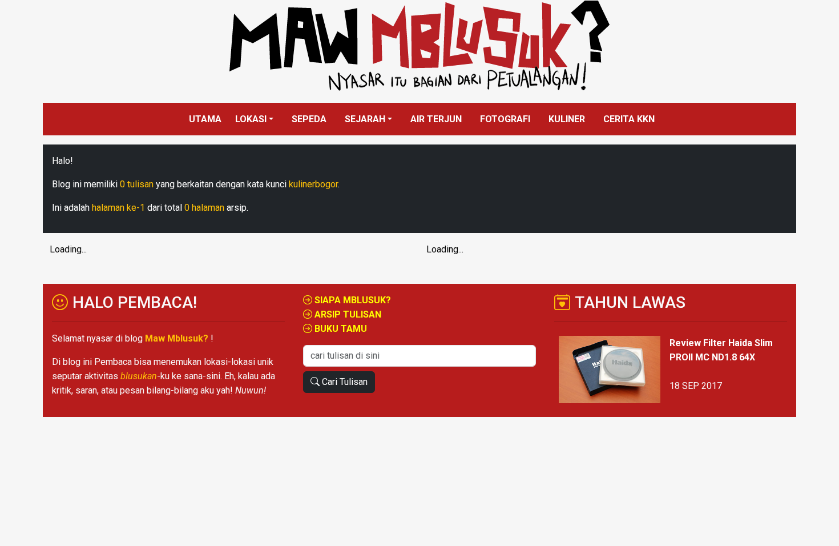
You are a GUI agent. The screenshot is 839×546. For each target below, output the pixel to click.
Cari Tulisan (344, 381)
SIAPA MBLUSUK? (351, 300)
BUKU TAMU (339, 328)
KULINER (566, 119)
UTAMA (205, 119)
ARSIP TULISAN (346, 314)
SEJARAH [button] (365, 119)
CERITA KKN (629, 119)
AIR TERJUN (436, 119)
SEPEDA (309, 119)
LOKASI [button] (251, 119)
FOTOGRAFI (505, 119)
